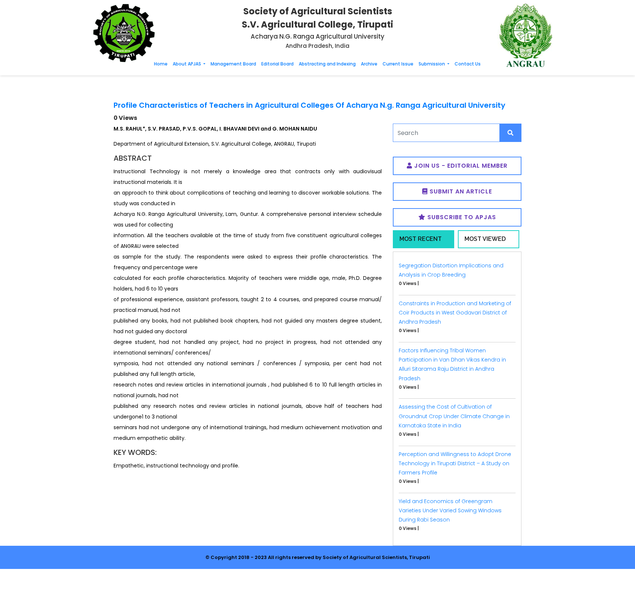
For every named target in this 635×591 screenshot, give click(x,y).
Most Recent (420, 238)
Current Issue (398, 64)
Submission (432, 64)
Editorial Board (277, 64)
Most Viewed (485, 238)
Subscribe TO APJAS (461, 217)
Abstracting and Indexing (327, 64)
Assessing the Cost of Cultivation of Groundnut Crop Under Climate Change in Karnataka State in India (454, 416)
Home (161, 64)
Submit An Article (460, 191)
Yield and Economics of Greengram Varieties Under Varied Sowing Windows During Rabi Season (450, 510)
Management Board (233, 64)
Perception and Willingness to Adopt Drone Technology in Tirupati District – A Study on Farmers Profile (455, 463)
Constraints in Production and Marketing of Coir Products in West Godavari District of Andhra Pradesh (455, 312)
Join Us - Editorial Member (459, 165)
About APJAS (187, 64)
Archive (369, 64)
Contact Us (468, 64)
